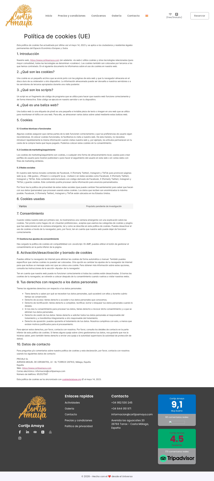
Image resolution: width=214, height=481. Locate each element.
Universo (127, 476)
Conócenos (98, 15)
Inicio (48, 15)
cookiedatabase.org (71, 379)
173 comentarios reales (177, 451)
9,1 (177, 404)
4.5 (177, 439)
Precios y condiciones (71, 15)
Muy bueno (177, 410)
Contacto (133, 15)
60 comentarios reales (176, 417)
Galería (116, 15)
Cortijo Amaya (31, 425)
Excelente (177, 445)
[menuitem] (147, 15)
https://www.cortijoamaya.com (44, 60)
